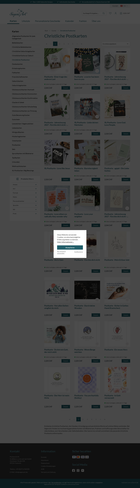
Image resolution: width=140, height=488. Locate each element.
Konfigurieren (78, 252)
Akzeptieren (70, 247)
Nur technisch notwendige (61, 252)
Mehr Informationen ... (65, 242)
